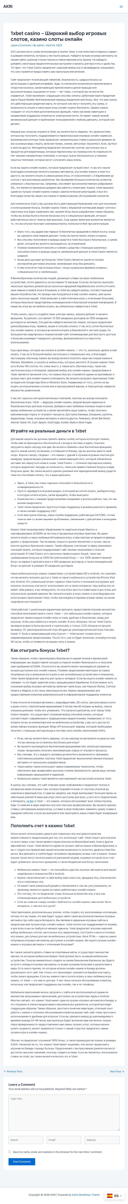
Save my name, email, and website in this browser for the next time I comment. (57, 1151)
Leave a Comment (21, 45)
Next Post (117, 1071)
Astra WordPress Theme (86, 1194)
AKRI (7, 6)
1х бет (30, 801)
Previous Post (13, 1071)
